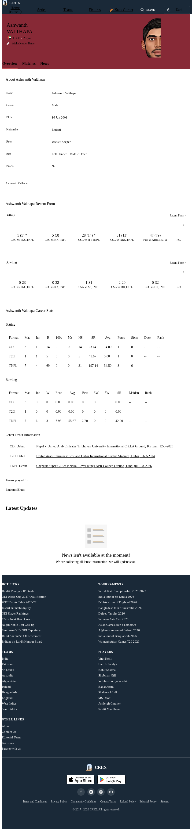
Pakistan (7, 664)
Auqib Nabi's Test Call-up (18, 624)
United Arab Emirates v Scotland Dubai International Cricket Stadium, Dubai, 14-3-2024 (95, 456)
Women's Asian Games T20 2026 (119, 641)
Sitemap (164, 801)
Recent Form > (178, 215)
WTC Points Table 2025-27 (19, 602)
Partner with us (11, 748)
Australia (7, 675)
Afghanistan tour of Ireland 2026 (119, 630)
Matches (29, 63)
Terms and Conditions (35, 801)
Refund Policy (128, 801)
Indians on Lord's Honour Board (22, 641)
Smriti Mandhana (109, 709)
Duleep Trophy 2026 (111, 613)
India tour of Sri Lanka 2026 (116, 596)
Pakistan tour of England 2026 (117, 602)
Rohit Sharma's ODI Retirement (21, 636)
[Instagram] (101, 792)
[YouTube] (111, 792)
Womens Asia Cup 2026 (113, 619)
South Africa (10, 709)
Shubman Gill (107, 675)
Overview (10, 63)
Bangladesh (9, 692)
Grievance (8, 743)
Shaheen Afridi (107, 692)
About (6, 726)
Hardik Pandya (107, 664)
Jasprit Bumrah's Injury (16, 608)
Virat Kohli (105, 658)
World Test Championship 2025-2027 (122, 591)
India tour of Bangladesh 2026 (117, 636)
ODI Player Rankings (15, 613)
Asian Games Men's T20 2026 (117, 624)
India (5, 658)
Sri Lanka (8, 670)
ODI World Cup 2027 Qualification (24, 596)
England (7, 698)
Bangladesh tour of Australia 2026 (120, 608)
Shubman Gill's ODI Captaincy (21, 630)
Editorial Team (11, 737)
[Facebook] (81, 792)
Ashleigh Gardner (109, 703)
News (44, 63)
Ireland (6, 686)
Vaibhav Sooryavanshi (112, 681)
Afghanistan (9, 681)
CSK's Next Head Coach (17, 619)
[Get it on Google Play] (111, 779)
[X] (91, 792)
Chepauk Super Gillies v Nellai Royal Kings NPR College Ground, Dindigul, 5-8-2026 (94, 466)
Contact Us (9, 732)
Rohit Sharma (107, 670)
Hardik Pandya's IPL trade (18, 591)
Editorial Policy (148, 801)
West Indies (9, 703)
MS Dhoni (104, 698)
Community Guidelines (83, 801)
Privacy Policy (59, 801)
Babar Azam (106, 686)
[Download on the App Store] (80, 779)
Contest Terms (108, 801)
